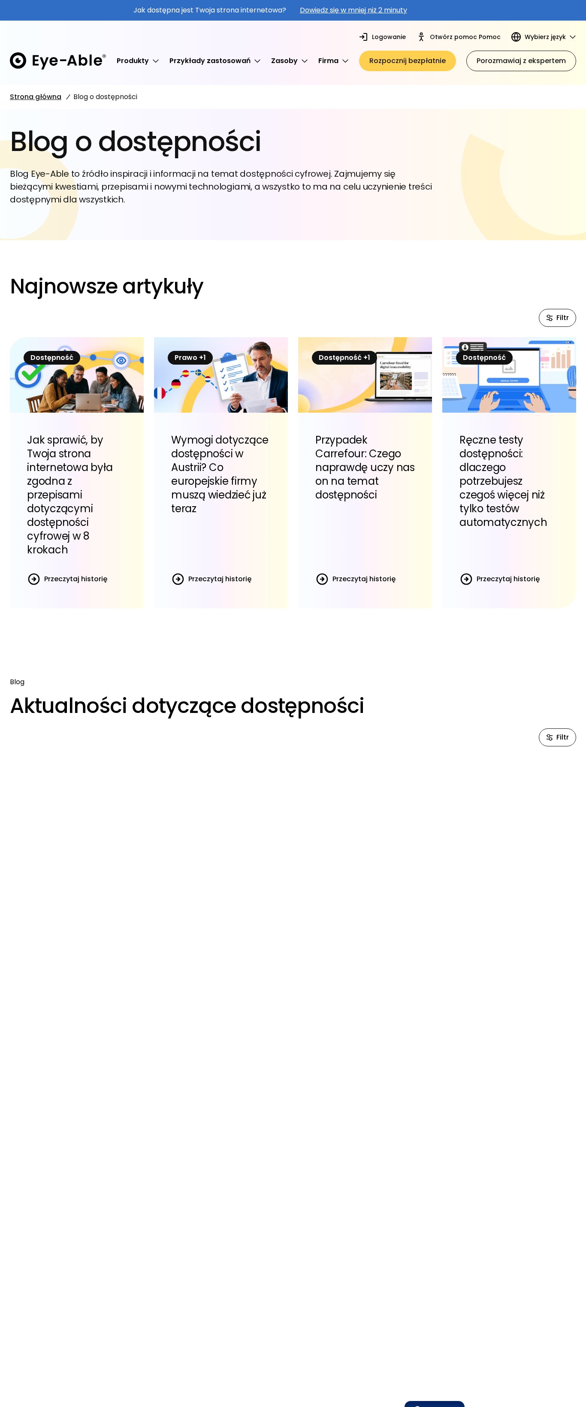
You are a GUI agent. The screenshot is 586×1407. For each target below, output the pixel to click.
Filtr (562, 318)
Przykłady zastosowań (210, 61)
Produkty (133, 61)
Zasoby (284, 61)
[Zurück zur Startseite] (58, 60)
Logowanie (389, 37)
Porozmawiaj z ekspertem (521, 61)
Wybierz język (545, 37)
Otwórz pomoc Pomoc (465, 37)
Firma (328, 61)
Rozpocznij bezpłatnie (407, 61)
